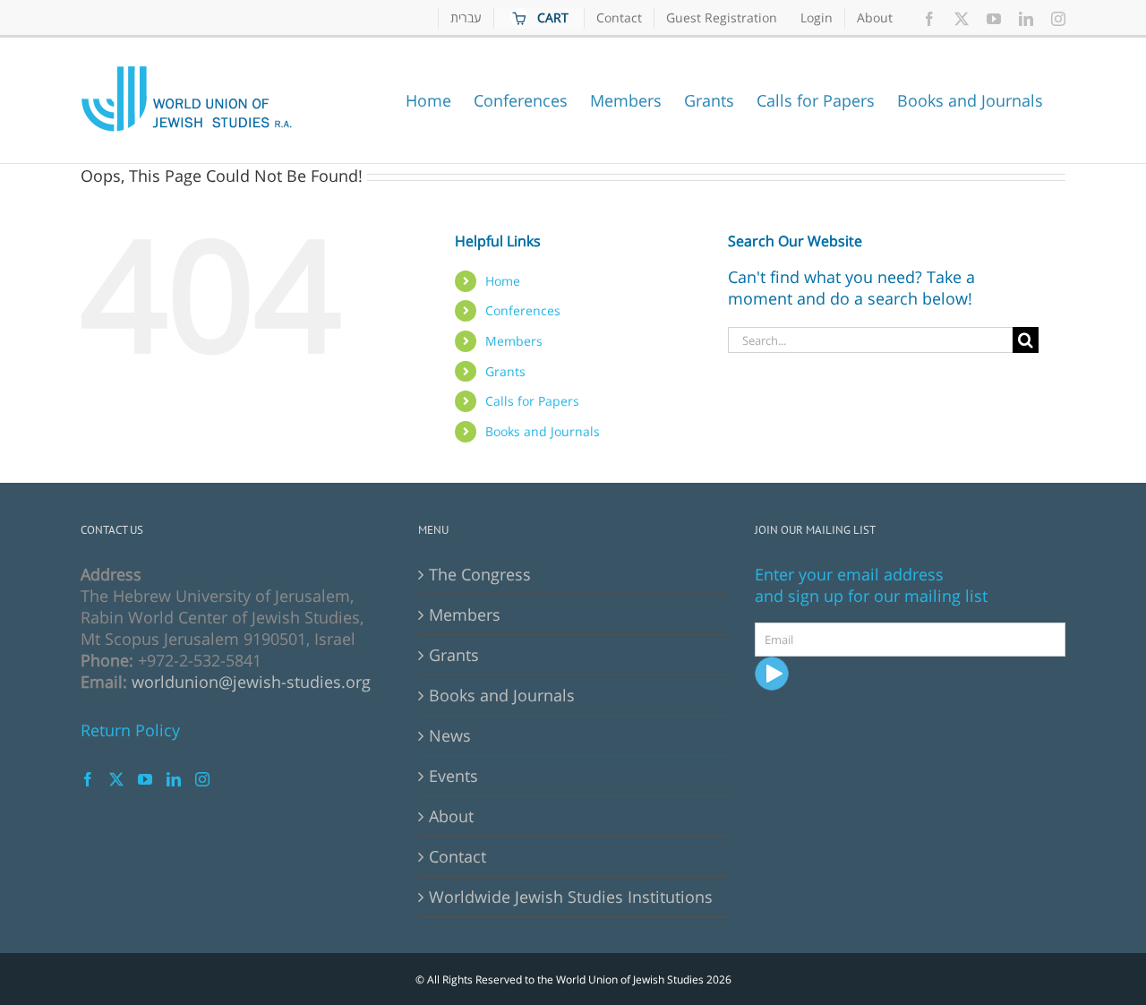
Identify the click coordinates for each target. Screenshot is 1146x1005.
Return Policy (130, 730)
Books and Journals (542, 431)
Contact (457, 856)
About (451, 816)
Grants (505, 371)
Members (514, 340)
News (450, 735)
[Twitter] (116, 779)
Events (453, 775)
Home (502, 280)
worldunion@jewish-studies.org (251, 681)
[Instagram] (202, 779)
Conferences (522, 310)
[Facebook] (88, 779)
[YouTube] (145, 779)
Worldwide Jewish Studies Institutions (571, 896)
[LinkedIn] (174, 779)
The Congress (480, 574)
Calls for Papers (532, 400)
